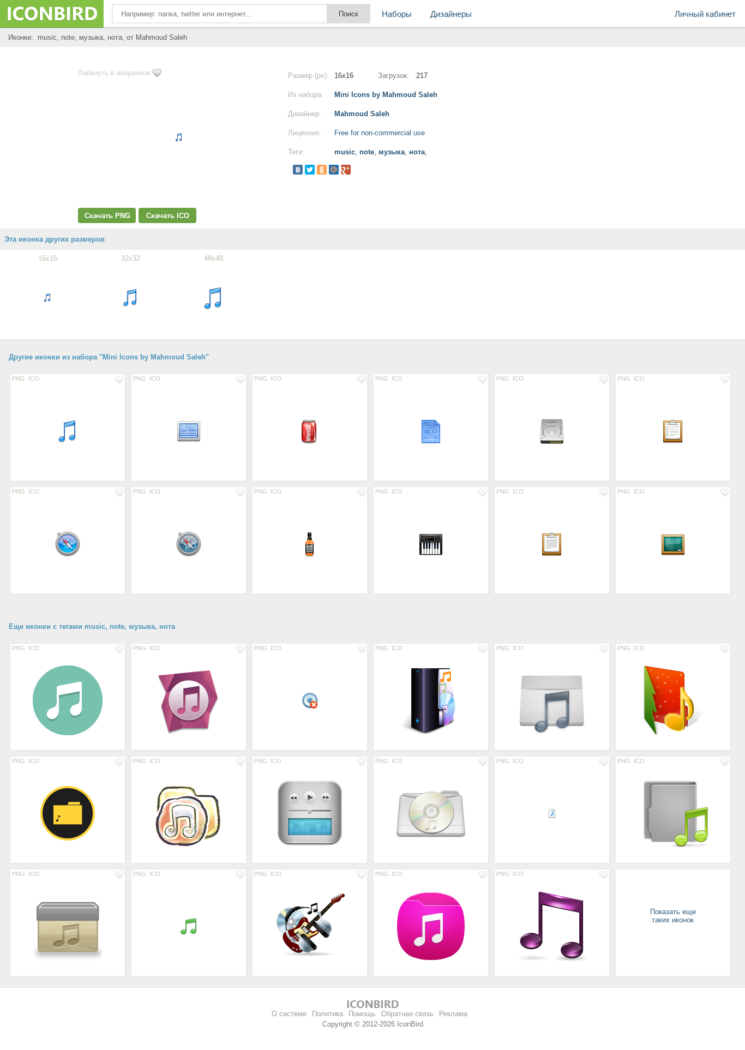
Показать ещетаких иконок (673, 916)
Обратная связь (407, 1014)
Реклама (453, 1014)
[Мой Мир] (334, 170)
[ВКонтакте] (298, 170)
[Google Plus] (346, 170)
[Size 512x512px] (188, 699)
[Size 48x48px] (67, 430)
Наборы (397, 14)
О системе (289, 1014)
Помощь (362, 1014)
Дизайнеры (451, 14)
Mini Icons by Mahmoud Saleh (385, 95)
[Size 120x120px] (310, 812)
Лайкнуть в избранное (114, 73)
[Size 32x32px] (310, 699)
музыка (391, 152)
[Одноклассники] (322, 170)
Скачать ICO (167, 216)
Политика (327, 1014)
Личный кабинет (705, 14)
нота (417, 152)
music (344, 152)
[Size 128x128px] (67, 699)
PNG (18, 378)
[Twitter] (310, 170)
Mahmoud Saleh (361, 114)
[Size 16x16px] (552, 812)
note (366, 152)
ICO (33, 378)
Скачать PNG (107, 216)
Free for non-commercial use (379, 133)
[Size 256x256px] (431, 699)
